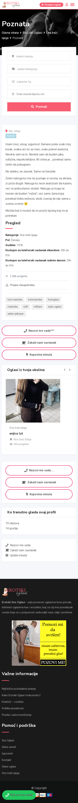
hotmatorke (35, 299)
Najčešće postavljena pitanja (19, 688)
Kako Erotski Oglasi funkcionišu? (21, 695)
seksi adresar (16, 313)
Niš (11, 131)
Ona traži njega (28, 235)
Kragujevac (29, 439)
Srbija (17, 131)
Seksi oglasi (9, 766)
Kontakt (6, 760)
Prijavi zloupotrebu (22, 285)
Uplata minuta (18, 555)
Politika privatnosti (13, 708)
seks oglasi (54, 306)
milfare (38, 306)
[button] (64, 370)
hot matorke (15, 299)
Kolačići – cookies (13, 701)
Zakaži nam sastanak (41, 342)
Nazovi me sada (21, 795)
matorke (13, 306)
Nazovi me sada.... (41, 470)
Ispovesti (7, 753)
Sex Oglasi (8, 740)
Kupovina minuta (41, 354)
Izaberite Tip (24, 81)
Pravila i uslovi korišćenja (16, 714)
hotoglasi (53, 299)
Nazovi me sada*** (41, 330)
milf (25, 306)
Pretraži (41, 106)
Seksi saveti (9, 747)
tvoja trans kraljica (33, 433)
